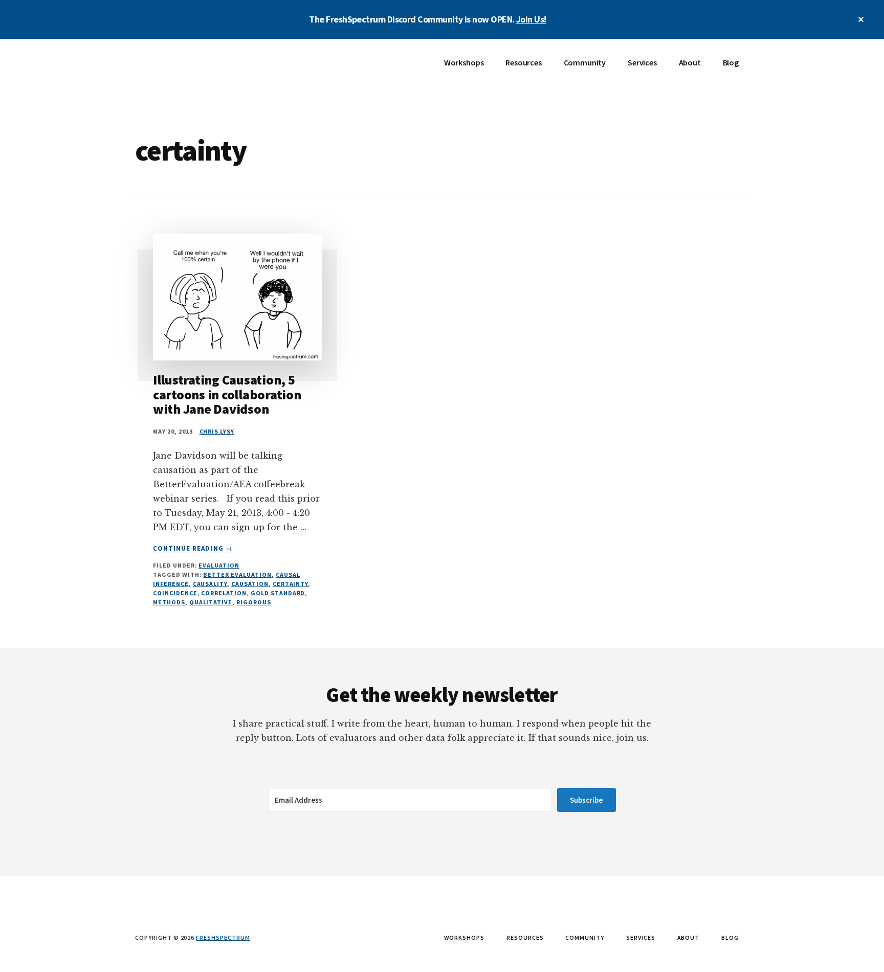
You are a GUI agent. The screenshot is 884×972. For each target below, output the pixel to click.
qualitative (211, 602)
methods (169, 602)
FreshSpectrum (212, 69)
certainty (290, 583)
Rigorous (253, 602)
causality (210, 583)
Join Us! (531, 19)
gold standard (278, 593)
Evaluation (218, 565)
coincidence (175, 593)
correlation (224, 593)
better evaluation (237, 574)
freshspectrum (223, 937)
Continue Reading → (193, 548)
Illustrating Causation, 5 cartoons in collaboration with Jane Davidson (227, 394)
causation (250, 583)
